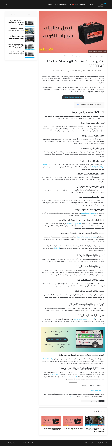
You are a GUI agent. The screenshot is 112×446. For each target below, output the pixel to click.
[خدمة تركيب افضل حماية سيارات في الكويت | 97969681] (29, 31)
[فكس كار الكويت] (102, 4)
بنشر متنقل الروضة (96, 390)
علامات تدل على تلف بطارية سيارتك (87, 237)
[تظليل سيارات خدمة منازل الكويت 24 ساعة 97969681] (29, 54)
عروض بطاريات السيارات (48, 359)
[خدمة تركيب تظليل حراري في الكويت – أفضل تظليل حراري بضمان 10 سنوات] (29, 46)
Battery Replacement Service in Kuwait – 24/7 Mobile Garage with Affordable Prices (95, 429)
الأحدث (29, 14)
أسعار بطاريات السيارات (55, 374)
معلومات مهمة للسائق (61, 4)
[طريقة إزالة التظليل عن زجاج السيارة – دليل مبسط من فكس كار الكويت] (29, 23)
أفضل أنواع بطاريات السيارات (73, 223)
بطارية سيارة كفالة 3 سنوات (89, 213)
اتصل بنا (50, 4)
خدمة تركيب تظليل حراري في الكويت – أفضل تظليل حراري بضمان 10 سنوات (16, 45)
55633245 (57, 248)
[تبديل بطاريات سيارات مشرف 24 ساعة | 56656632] (51, 421)
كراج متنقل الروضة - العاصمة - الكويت (89, 401)
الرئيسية (91, 4)
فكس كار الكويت (102, 442)
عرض (78, 104)
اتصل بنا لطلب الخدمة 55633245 (73, 97)
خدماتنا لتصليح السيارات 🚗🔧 (78, 4)
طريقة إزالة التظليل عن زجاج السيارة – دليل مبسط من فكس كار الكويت (16, 22)
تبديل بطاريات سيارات (93, 56)
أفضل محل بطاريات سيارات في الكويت (84, 319)
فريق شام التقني (9, 442)
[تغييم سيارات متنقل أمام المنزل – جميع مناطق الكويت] (29, 38)
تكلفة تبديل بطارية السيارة (70, 376)
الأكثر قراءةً (13, 14)
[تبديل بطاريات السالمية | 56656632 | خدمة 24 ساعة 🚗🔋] (73, 421)
